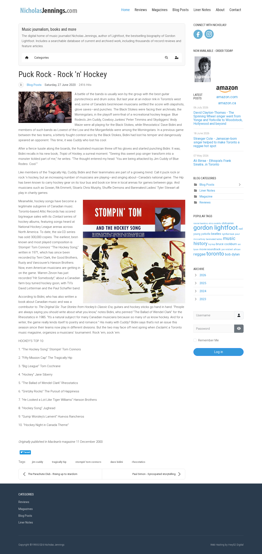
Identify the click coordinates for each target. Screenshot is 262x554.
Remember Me (208, 340)
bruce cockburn (226, 244)
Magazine (206, 196)
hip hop (211, 244)
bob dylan (232, 254)
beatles (216, 234)
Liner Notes (202, 10)
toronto (215, 254)
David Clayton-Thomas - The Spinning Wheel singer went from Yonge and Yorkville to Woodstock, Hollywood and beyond (218, 118)
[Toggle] (240, 184)
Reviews (141, 10)
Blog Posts (181, 10)
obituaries (228, 223)
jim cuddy (37, 462)
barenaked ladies (214, 239)
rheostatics (138, 462)
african (237, 249)
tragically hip (59, 462)
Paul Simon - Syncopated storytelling (154, 474)
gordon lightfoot (215, 227)
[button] (166, 57)
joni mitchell (227, 249)
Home (125, 10)
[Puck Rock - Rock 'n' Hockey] (45, 107)
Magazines (160, 10)
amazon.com (227, 97)
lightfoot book (228, 234)
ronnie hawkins (200, 223)
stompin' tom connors (88, 462)
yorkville (205, 234)
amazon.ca (227, 103)
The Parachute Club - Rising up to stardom (52, 474)
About (220, 10)
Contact (235, 10)
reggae (199, 254)
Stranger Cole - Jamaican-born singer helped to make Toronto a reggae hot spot (216, 142)
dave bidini (116, 462)
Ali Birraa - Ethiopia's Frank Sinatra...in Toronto (212, 162)
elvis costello (215, 223)
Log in (218, 352)
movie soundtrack (210, 249)
